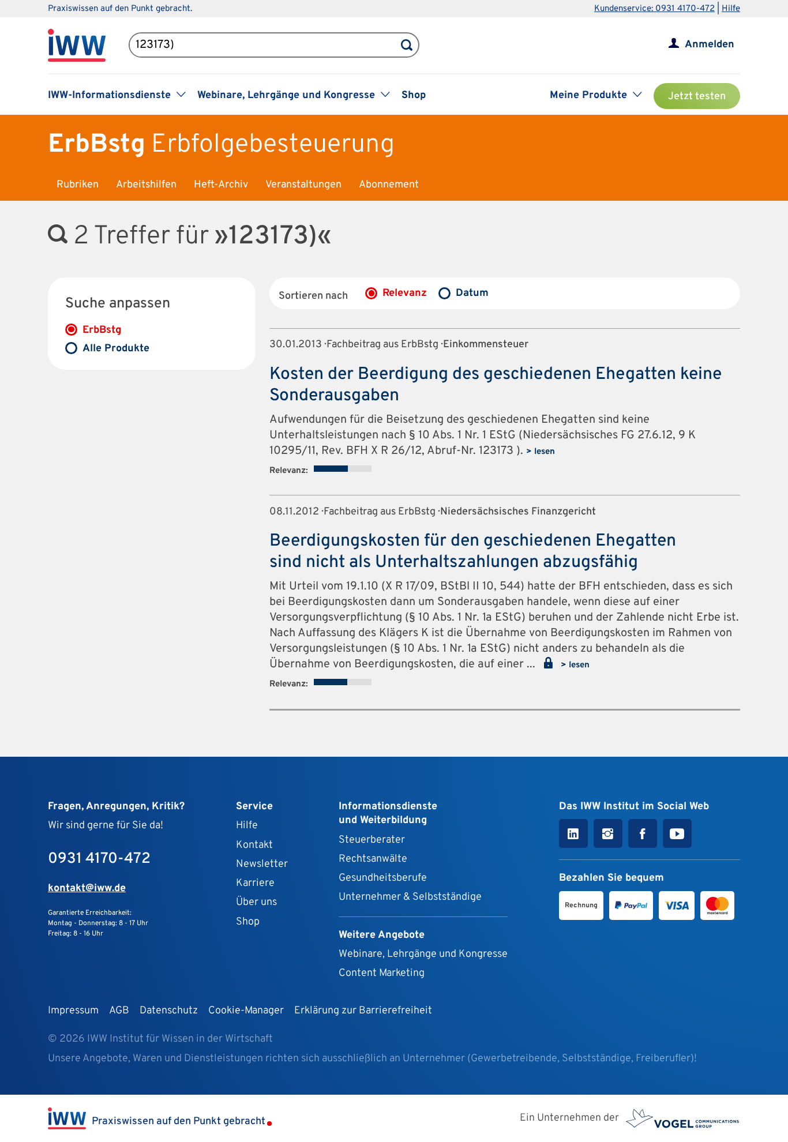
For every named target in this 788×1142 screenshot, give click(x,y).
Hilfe (731, 8)
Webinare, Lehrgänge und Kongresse (423, 954)
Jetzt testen (697, 96)
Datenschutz (169, 1010)
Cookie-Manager (246, 1010)
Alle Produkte (115, 348)
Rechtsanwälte (373, 859)
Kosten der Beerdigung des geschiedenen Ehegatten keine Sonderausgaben (495, 385)
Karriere (255, 883)
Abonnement (389, 184)
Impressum (73, 1010)
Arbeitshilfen (146, 184)
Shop (413, 95)
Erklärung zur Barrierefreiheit (363, 1010)
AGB (119, 1010)
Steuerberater (372, 840)
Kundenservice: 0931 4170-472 (654, 8)
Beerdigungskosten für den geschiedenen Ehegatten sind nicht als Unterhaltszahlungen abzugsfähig (472, 552)
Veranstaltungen (303, 184)
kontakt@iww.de (87, 888)
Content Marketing (382, 973)
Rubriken (78, 184)
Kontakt (254, 845)
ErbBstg (101, 330)
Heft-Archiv (221, 184)
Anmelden (709, 44)
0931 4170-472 (99, 859)
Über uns (256, 902)
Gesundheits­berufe (383, 878)
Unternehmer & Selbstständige (410, 897)
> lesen (540, 451)
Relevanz (404, 293)
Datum (472, 293)
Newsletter (262, 864)
